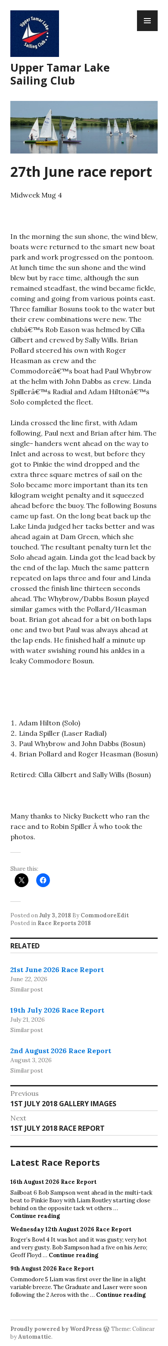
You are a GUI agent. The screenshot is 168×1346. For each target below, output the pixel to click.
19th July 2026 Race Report (57, 1010)
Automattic (34, 1336)
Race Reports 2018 (64, 923)
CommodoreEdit (105, 915)
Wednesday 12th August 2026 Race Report (70, 1229)
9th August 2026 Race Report (52, 1268)
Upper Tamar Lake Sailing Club (60, 74)
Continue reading (35, 1216)
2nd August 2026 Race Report (60, 1050)
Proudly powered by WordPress (56, 1329)
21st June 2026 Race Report (57, 969)
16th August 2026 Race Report (53, 1182)
